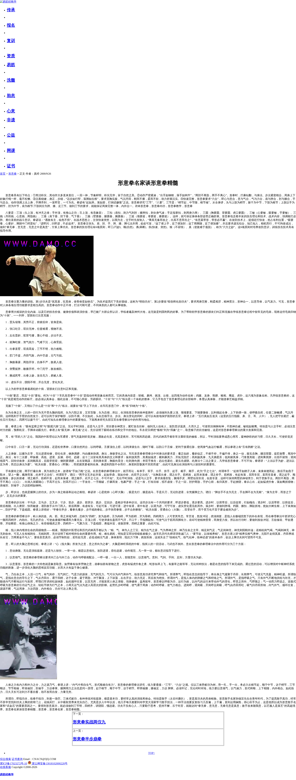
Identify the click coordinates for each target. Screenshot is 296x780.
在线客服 (5, 767)
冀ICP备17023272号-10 (13, 763)
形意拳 (12, 173)
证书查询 (17, 759)
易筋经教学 (7, 774)
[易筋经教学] (8, 1)
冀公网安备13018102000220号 (49, 763)
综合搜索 (5, 759)
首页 (2, 173)
